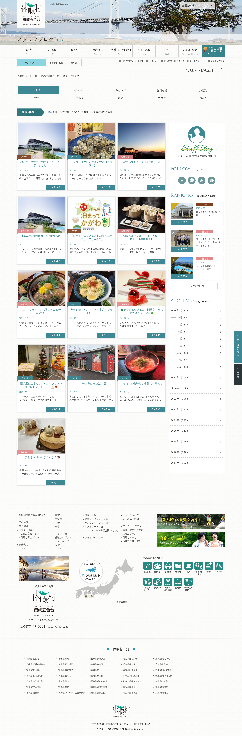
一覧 (35, 76)
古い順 (65, 112)
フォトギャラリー (197, 61)
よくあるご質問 (218, 61)
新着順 (53, 112)
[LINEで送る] (192, 180)
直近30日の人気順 (103, 112)
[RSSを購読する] (201, 180)
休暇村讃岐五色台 (50, 76)
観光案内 (168, 61)
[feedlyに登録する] (211, 180)
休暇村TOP (23, 76)
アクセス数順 (81, 112)
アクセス (180, 61)
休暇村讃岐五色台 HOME (132, 61)
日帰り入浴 (154, 61)
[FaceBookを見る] (182, 180)
